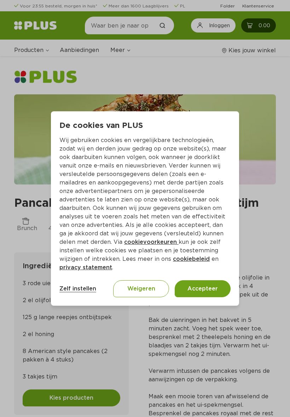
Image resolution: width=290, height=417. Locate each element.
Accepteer (202, 288)
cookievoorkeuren (151, 242)
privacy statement (85, 267)
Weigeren (141, 288)
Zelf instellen (77, 288)
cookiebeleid (191, 259)
